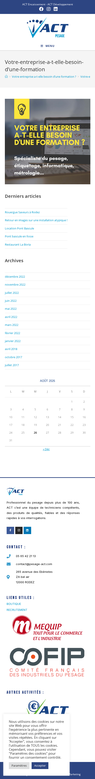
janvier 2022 (13, 341)
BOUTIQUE (14, 604)
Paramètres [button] (19, 765)
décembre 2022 (15, 277)
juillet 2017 (12, 365)
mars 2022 (11, 325)
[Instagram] (19, 530)
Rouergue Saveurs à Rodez (22, 212)
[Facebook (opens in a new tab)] (41, 9)
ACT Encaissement (33, 4)
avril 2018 (11, 349)
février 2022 (12, 333)
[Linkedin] (27, 530)
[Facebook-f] (10, 530)
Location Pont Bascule (19, 228)
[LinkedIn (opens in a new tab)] (55, 9)
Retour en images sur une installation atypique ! (36, 220)
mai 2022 (11, 309)
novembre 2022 (15, 285)
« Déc (46, 449)
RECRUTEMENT (17, 610)
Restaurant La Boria (18, 244)
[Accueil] (6, 77)
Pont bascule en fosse (19, 236)
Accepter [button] (40, 765)
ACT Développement (60, 4)
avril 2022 (11, 317)
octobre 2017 (13, 357)
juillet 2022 (12, 293)
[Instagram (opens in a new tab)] (48, 9)
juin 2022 (11, 301)
